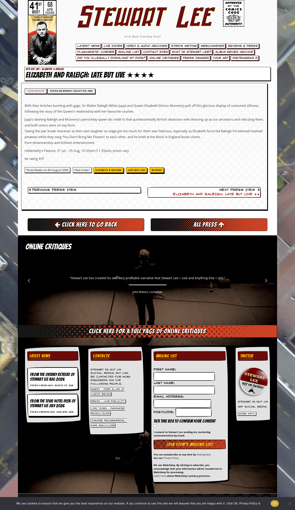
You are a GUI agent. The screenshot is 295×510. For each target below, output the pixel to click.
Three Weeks (34, 91)
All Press (206, 224)
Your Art (220, 58)
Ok (275, 503)
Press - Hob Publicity (108, 401)
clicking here (203, 454)
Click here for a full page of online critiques (147, 331)
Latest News (88, 46)
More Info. (247, 414)
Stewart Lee (143, 22)
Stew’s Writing (184, 46)
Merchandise (212, 46)
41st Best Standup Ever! (143, 36)
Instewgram (243, 58)
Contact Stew (155, 52)
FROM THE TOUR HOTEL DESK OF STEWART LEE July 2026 (52, 403)
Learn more (160, 475)
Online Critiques (164, 58)
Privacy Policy (171, 458)
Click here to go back (88, 224)
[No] (289, 503)
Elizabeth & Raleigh (108, 170)
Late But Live (136, 170)
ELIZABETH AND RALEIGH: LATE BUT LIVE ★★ (216, 194)
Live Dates (112, 46)
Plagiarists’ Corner (95, 52)
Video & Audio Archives (146, 46)
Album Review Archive (234, 52)
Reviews (157, 170)
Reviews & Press (243, 46)
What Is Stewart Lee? (191, 52)
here (264, 503)
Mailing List (128, 52)
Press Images (196, 58)
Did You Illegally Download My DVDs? (111, 58)
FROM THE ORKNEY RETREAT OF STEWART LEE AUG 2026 (52, 377)
